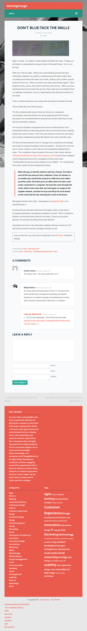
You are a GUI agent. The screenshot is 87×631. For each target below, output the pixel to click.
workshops (48, 576)
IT (52, 529)
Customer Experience (18, 511)
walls (7, 611)
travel (11, 571)
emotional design (16, 517)
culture (12, 508)
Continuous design (17, 505)
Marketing (13, 547)
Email (53, 371)
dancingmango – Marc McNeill (50, 600)
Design (12, 514)
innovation (13, 538)
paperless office (58, 201)
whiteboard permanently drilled (17, 604)
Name (53, 365)
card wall (28, 251)
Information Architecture (20, 535)
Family (12, 526)
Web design (14, 583)
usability (13, 577)
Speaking (13, 568)
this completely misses (14, 608)
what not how (60, 573)
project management (18, 559)
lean (55, 251)
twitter (61, 561)
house (11, 532)
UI (64, 561)
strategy (62, 557)
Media (11, 550)
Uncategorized (15, 574)
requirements (63, 549)
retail (11, 562)
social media (51, 552)
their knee (8, 614)
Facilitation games (17, 523)
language (57, 530)
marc (45, 36)
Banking (12, 499)
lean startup (14, 544)
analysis (60, 494)
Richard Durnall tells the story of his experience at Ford (35, 156)
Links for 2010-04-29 (32, 314)
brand (57, 499)
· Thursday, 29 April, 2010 (49, 314)
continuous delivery (17, 502)
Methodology (33, 249)
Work (11, 586)
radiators (8, 617)
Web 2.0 (12, 580)
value (53, 569)
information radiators (42, 251)
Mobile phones (15, 556)
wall (6, 624)
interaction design (17, 541)
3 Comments (21, 260)
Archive (12, 496)
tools (51, 561)
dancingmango (17, 6)
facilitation (61, 517)
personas (56, 538)
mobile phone (48, 538)
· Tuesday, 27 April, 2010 (43, 271)
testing (47, 561)
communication (57, 503)
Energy (12, 520)
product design (50, 542)
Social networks (16, 565)
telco (70, 557)
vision (58, 569)
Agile (25, 249)
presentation (64, 538)
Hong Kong (13, 529)
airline (54, 494)
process (71, 538)
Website (53, 376)
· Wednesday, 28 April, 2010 (44, 288)
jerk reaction (9, 627)
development (50, 517)
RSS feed (59, 235)
